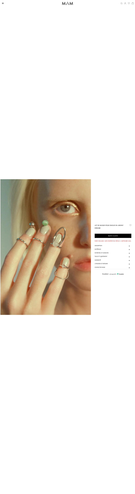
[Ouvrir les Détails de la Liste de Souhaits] (129, 3)
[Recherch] (121, 3)
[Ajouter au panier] (113, 236)
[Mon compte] (125, 3)
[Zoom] (45, 247)
